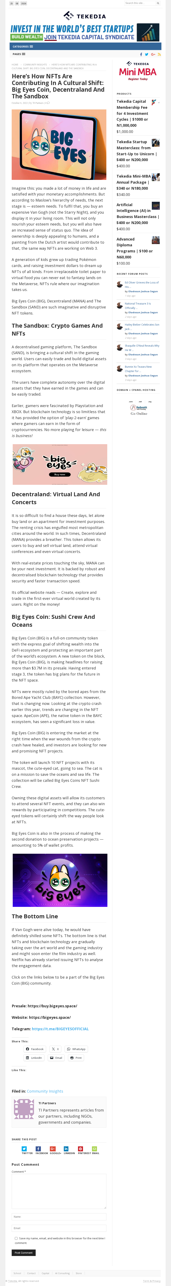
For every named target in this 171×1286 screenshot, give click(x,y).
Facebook (42, 1153)
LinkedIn (69, 1153)
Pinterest (84, 1153)
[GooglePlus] (152, 54)
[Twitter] (146, 54)
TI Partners (38, 102)
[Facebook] (140, 54)
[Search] (158, 3)
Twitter (27, 1153)
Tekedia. (13, 1280)
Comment (19, 1171)
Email (95, 1153)
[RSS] (158, 54)
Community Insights (35, 64)
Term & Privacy (152, 1280)
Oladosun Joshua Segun (143, 291)
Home (15, 64)
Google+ (55, 1153)
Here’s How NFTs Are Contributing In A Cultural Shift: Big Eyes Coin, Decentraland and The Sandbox (58, 86)
